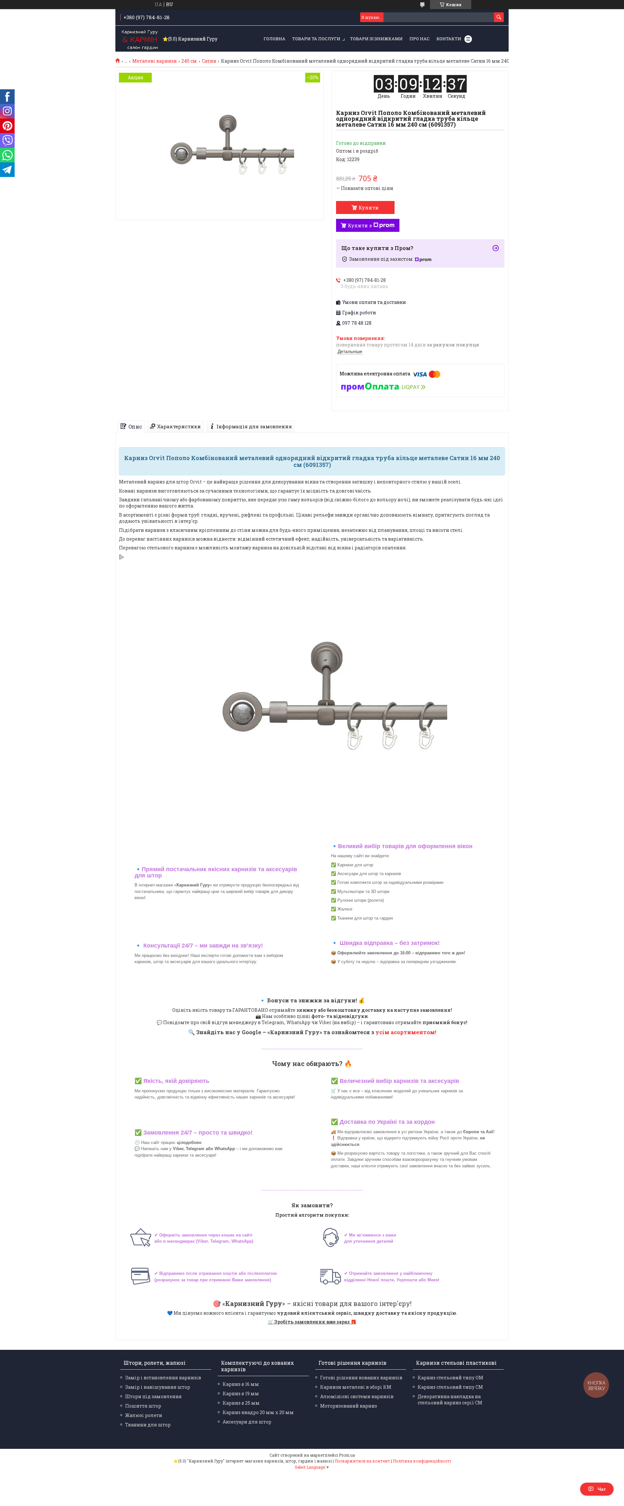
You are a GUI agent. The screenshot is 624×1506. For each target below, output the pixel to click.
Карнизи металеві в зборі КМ (355, 1387)
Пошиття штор (143, 1406)
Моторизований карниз (348, 1406)
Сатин (209, 61)
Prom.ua (347, 1455)
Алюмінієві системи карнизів (357, 1396)
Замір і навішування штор (157, 1387)
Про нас (420, 39)
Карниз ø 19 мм (241, 1393)
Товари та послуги (316, 39)
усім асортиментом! (405, 1032)
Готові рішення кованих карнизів (361, 1377)
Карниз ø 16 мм (241, 1384)
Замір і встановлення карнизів (163, 1377)
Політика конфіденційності (422, 1460)
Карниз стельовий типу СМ (450, 1387)
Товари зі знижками (376, 39)
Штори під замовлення (153, 1396)
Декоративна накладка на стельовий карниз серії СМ (450, 1399)
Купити (368, 207)
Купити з (360, 225)
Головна (274, 39)
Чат (602, 1489)
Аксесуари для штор (247, 1422)
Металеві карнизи (154, 61)
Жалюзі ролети (143, 1415)
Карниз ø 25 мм (241, 1403)
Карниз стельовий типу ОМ (450, 1377)
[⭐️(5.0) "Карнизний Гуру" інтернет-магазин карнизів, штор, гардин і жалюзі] (139, 39)
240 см (189, 61)
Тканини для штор (148, 1425)
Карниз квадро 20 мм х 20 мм (258, 1412)
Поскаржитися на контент (362, 1460)
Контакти (448, 39)
